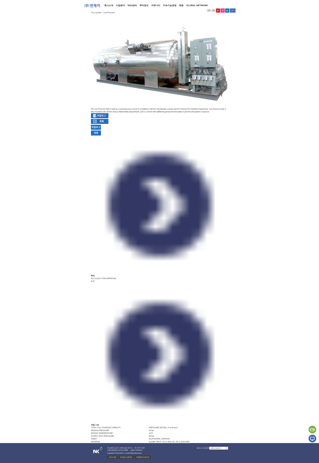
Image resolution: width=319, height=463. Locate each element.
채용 (181, 5)
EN (213, 10)
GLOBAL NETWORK (197, 5)
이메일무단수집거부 (142, 457)
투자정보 (144, 5)
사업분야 (120, 5)
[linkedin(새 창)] (227, 10)
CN (209, 10)
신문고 (232, 10)
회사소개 (108, 5)
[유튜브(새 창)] (218, 10)
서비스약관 (112, 457)
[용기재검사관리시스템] (312, 438)
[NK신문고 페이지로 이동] (312, 429)
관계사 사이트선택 (203, 448)
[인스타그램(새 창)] (223, 10)
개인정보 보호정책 (126, 457)
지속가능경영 (169, 5)
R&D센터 (132, 5)
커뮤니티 (155, 5)
